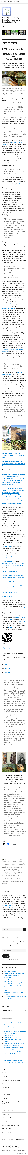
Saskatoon (12, 877)
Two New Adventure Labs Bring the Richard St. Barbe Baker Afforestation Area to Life (15, 1054)
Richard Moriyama (6, 872)
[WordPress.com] (19, 1146)
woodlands (15, 881)
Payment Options (8, 648)
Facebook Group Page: (9, 575)
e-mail (10, 619)
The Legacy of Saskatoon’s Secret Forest (12, 1102)
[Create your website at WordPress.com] (14, 1)
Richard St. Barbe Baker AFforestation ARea (12, 873)
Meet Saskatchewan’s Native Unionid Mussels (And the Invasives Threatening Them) (15, 1033)
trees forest (23, 880)
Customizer (5, 920)
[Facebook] (6, 1146)
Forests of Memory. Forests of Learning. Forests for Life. (11, 20)
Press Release (6, 1094)
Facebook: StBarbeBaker (9, 582)
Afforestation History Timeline (11, 1080)
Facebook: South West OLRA (10, 592)
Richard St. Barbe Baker (17, 872)
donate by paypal (20, 617)
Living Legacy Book (8, 1110)
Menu (4, 26)
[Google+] (13, 1146)
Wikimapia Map (6, 546)
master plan (5, 867)
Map (3, 1091)
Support (4, 1107)
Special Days (21, 863)
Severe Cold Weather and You (12, 984)
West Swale (8, 304)
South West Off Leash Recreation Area (14, 878)
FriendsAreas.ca (6, 1136)
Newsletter (5, 1114)
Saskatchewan (5, 877)
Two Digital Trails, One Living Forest (14, 1062)
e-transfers (21, 621)
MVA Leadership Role (13, 49)
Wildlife (4, 1121)
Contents (5, 1076)
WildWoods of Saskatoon (9, 1118)
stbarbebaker (7, 859)
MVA (8, 869)
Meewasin (11, 867)
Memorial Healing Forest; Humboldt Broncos (13, 1140)
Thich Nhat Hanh (13, 880)
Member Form (6, 1087)
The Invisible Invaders (10, 1037)
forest (17, 866)
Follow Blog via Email (11, 938)
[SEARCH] (24, 929)
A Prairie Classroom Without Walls (14, 1043)
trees (18, 880)
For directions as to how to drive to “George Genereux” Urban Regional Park (13, 455)
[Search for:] (12, 929)
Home (4, 1069)
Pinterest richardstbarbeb (9, 571)
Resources (5, 1098)
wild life (10, 881)
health (21, 866)
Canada (8, 866)
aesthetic (13, 864)
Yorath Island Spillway (8, 308)
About (4, 1073)
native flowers (13, 869)
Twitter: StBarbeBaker (8, 596)
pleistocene (19, 870)
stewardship (5, 880)
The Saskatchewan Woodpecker (13, 979)
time (18, 360)
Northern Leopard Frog (10, 870)
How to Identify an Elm (10, 971)
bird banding (19, 864)
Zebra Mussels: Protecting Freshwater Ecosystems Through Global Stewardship (13, 1047)
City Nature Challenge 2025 (10, 1125)
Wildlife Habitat (6, 864)
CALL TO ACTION (7, 1129)
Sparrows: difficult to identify (12, 986)
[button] (6, 431)
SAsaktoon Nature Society (14, 875)
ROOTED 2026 (6, 1132)
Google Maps (11, 907)
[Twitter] (3, 1146)
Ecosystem (13, 866)
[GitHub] (16, 1146)
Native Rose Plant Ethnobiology (13, 982)
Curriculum (5, 1083)
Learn (5, 664)
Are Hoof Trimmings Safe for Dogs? (14, 973)
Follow (6, 956)
